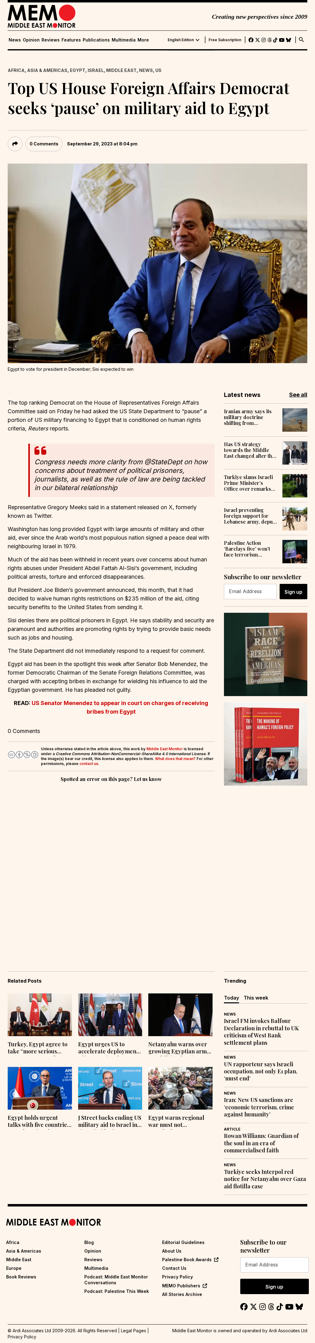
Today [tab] (231, 998)
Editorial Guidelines (183, 1242)
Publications (96, 40)
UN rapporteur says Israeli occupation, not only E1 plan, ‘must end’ (260, 1071)
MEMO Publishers (181, 1285)
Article (232, 1129)
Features (71, 40)
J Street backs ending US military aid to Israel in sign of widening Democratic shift (109, 1122)
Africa (16, 70)
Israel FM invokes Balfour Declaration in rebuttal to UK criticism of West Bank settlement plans (261, 1031)
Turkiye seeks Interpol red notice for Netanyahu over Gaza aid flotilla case (265, 1179)
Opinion (31, 40)
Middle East (121, 70)
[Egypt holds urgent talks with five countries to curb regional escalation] (40, 1088)
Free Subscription (225, 40)
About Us (171, 1251)
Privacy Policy (177, 1276)
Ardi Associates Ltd (288, 1330)
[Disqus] (111, 868)
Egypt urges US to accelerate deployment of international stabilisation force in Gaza (108, 1048)
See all (298, 394)
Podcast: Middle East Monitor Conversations (116, 1279)
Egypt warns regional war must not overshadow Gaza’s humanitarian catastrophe (176, 1122)
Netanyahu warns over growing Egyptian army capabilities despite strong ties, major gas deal (179, 1048)
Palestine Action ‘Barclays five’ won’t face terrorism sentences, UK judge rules (247, 549)
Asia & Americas (47, 70)
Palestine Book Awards (187, 1259)
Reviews (51, 40)
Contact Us (174, 1268)
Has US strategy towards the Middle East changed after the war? (249, 450)
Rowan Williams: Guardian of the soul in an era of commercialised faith (261, 1143)
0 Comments (44, 143)
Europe (14, 1268)
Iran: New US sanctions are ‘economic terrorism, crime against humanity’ (259, 1107)
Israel (96, 70)
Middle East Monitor (164, 749)
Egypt (77, 70)
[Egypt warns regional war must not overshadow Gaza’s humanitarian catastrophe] (180, 1088)
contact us (88, 763)
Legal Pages (133, 1330)
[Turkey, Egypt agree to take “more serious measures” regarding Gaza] (40, 1014)
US (158, 70)
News (15, 40)
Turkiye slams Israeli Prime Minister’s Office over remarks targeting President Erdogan (248, 483)
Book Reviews (21, 1276)
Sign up (293, 592)
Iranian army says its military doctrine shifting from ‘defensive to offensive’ (250, 417)
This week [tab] (256, 998)
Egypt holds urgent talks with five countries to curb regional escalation (39, 1122)
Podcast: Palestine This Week (116, 1291)
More (143, 40)
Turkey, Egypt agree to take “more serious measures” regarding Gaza (37, 1048)
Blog (89, 1242)
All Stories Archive (182, 1294)
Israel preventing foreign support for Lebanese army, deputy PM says (250, 516)
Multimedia (124, 40)
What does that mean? (175, 758)
